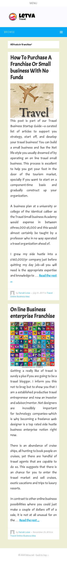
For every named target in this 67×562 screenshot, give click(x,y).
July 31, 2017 (38, 293)
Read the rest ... (29, 520)
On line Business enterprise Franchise (32, 313)
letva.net (30, 555)
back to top (41, 555)
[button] (33, 3)
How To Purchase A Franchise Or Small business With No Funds (31, 67)
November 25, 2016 (42, 532)
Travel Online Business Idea (23, 535)
